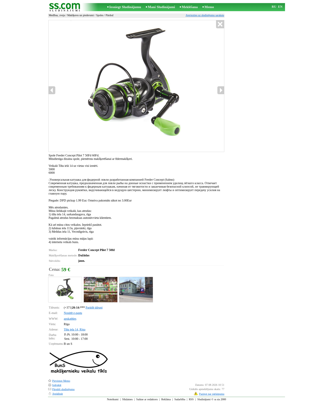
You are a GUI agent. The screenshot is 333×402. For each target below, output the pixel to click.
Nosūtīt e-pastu (73, 313)
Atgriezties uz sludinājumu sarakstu (205, 15)
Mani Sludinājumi (161, 7)
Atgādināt (57, 393)
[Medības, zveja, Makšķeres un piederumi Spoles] (65, 289)
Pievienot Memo (61, 380)
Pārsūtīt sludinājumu (63, 389)
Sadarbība (179, 399)
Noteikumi (113, 399)
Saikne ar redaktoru (147, 399)
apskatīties (70, 318)
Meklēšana (190, 7)
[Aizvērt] (220, 24)
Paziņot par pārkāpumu (211, 394)
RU (274, 6)
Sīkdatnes (127, 399)
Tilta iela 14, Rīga (74, 329)
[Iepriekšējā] (52, 90)
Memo (209, 7)
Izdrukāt (56, 385)
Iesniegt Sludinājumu (125, 7)
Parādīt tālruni (94, 307)
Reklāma (166, 399)
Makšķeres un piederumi (80, 15)
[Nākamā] (220, 90)
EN (280, 6)
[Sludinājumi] (65, 7)
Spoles (99, 15)
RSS (191, 399)
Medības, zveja (57, 15)
